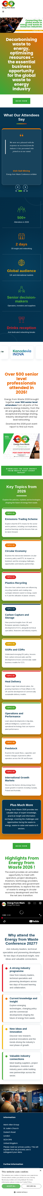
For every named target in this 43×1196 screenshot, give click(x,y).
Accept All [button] (11, 1186)
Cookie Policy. (27, 1182)
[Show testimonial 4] (27, 191)
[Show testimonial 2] (20, 191)
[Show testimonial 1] (16, 191)
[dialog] (21, 1182)
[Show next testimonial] (25, 187)
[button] (21, 1192)
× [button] (40, 1170)
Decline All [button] (31, 1186)
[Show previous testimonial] (17, 187)
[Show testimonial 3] (24, 191)
